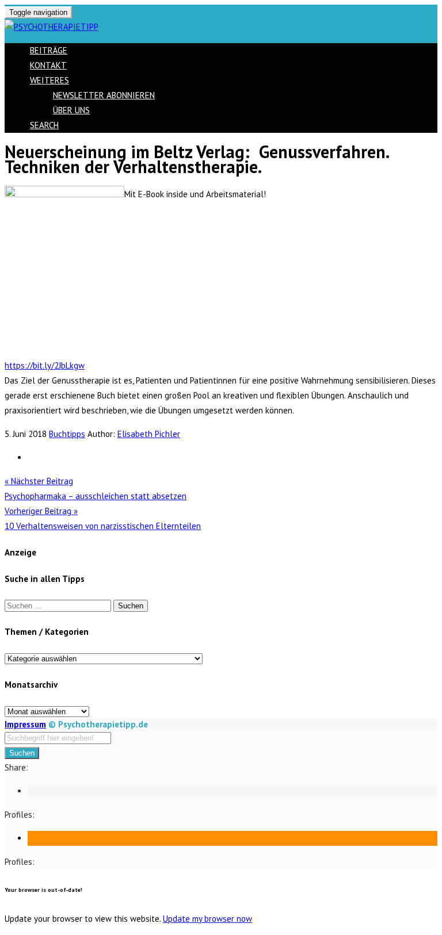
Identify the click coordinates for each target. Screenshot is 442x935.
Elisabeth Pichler (148, 433)
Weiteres (49, 80)
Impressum (25, 724)
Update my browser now (207, 918)
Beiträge (48, 50)
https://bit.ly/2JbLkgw (45, 365)
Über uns (71, 110)
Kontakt (48, 65)
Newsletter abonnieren (104, 95)
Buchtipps (67, 433)
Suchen (22, 753)
